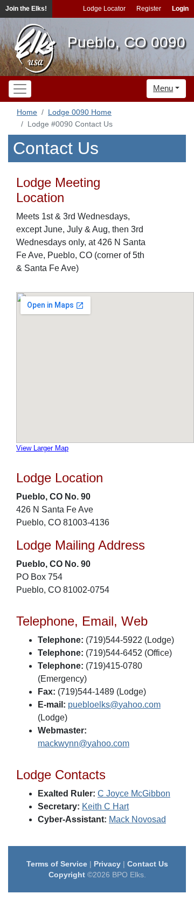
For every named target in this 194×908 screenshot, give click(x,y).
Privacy (107, 864)
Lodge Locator (104, 8)
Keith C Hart (105, 806)
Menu (163, 88)
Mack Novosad (137, 819)
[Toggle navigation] (20, 89)
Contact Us (147, 864)
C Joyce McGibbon (134, 793)
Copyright (66, 874)
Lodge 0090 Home (80, 112)
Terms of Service (56, 864)
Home (27, 112)
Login (180, 8)
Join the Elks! (26, 8)
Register (148, 8)
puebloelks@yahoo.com (114, 704)
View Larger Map (42, 448)
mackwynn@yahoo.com (83, 743)
